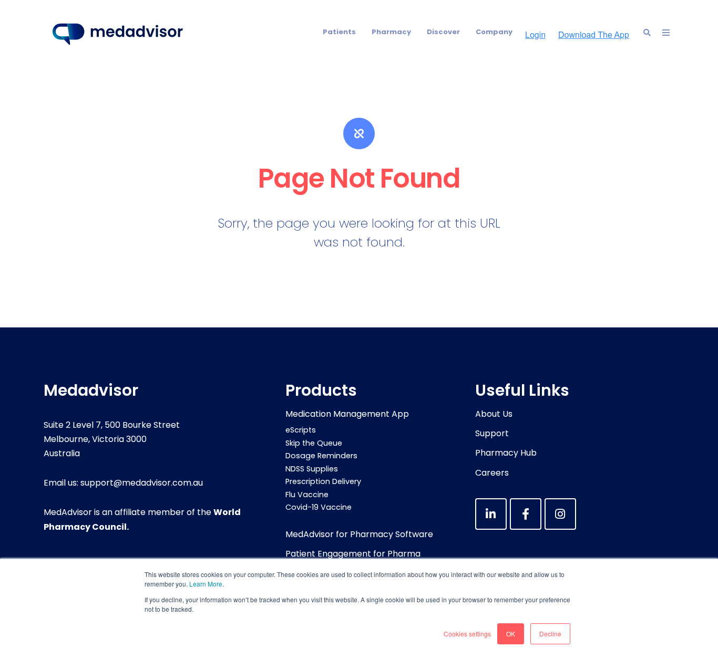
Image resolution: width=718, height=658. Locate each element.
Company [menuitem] (494, 32)
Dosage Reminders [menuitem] (321, 455)
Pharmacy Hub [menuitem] (506, 453)
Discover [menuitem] (443, 32)
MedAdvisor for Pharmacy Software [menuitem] (359, 534)
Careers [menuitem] (492, 473)
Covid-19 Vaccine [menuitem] (318, 507)
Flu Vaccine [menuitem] (307, 494)
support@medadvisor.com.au (141, 483)
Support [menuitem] (492, 433)
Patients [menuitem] (339, 32)
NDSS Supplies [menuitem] (311, 469)
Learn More (205, 583)
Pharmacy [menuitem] (391, 32)
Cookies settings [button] (467, 633)
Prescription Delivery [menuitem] (323, 481)
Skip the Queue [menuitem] (313, 443)
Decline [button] (550, 633)
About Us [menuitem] (493, 414)
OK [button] (510, 633)
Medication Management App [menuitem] (347, 414)
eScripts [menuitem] (300, 430)
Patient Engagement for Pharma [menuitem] (352, 554)
